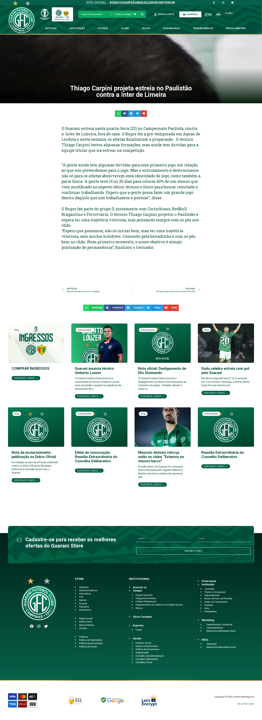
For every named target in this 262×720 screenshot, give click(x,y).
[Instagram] (39, 626)
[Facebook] (32, 626)
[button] (118, 113)
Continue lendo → (26, 378)
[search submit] (142, 14)
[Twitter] (46, 626)
